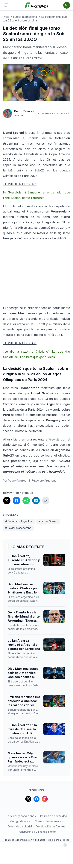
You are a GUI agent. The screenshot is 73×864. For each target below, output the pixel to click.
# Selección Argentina (19, 521)
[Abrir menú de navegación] (6, 5)
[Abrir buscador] (66, 5)
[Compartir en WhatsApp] (26, 500)
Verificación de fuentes (50, 826)
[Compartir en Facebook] (16, 500)
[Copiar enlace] (45, 500)
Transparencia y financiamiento (36, 831)
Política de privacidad (53, 816)
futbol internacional (25, 16)
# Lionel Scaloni (48, 521)
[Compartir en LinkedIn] (36, 500)
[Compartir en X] (6, 500)
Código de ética (20, 821)
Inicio (6, 16)
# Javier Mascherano (18, 527)
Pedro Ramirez (24, 111)
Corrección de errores (49, 821)
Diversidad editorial (20, 826)
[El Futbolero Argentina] (36, 5)
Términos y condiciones (21, 816)
